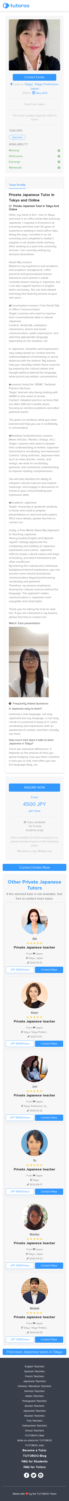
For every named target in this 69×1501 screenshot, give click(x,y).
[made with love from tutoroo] (26, 1493)
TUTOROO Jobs (34, 1445)
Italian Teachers (34, 1396)
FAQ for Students (35, 1461)
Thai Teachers (34, 1420)
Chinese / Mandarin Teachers (34, 1386)
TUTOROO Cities (34, 1435)
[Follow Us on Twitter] (33, 1475)
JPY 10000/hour (20, 1117)
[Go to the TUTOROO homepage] (16, 5)
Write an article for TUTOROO (34, 1440)
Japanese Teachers (34, 1381)
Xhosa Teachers (34, 1430)
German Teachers (34, 1391)
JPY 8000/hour (19, 1191)
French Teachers (34, 1376)
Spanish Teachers (34, 1371)
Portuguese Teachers (34, 1401)
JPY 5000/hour (19, 969)
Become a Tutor (34, 1450)
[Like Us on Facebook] (26, 1475)
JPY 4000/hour (19, 1265)
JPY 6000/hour (19, 1043)
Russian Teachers (34, 1415)
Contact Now (49, 969)
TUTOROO (43, 1493)
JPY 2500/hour (20, 1339)
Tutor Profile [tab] (17, 185)
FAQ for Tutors (35, 1467)
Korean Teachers (34, 1405)
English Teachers (34, 1366)
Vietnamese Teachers (34, 1425)
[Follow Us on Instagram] (40, 1475)
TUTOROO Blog (34, 1456)
